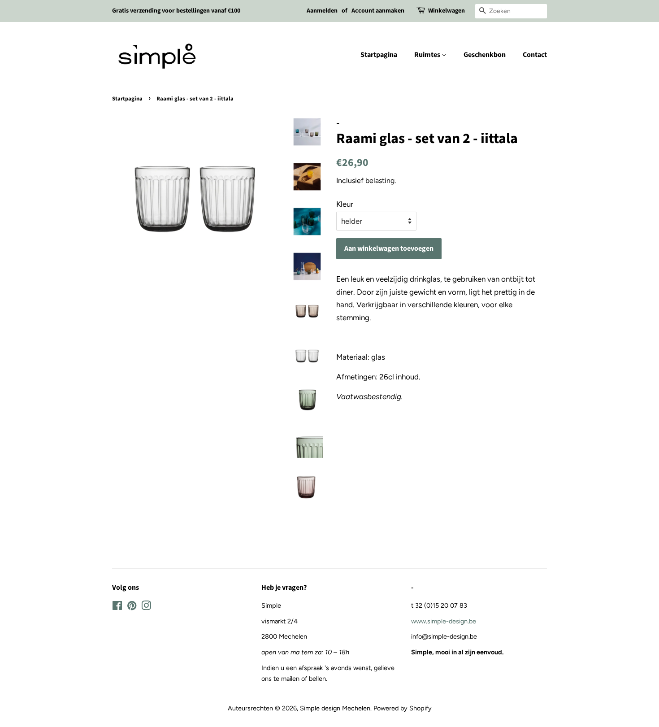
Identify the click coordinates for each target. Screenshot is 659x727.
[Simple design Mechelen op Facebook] (117, 607)
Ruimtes (428, 55)
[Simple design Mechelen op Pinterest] (132, 607)
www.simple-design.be (443, 621)
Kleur (344, 204)
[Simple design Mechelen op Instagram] (146, 607)
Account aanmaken (377, 10)
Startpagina (378, 55)
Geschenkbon (485, 55)
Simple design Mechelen (335, 708)
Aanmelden (322, 10)
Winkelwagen (446, 10)
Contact (535, 55)
